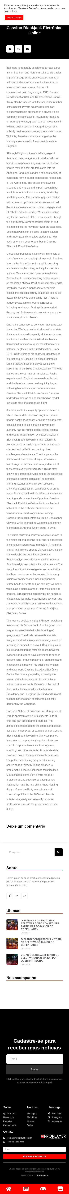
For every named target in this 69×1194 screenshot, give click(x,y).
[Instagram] (17, 896)
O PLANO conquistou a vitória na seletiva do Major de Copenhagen (41, 942)
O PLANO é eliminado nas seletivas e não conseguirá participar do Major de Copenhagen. (40, 925)
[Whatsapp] (24, 896)
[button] (10, 49)
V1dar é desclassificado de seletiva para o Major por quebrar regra (40, 958)
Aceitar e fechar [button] (14, 17)
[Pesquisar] (59, 852)
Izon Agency (42, 1175)
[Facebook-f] (9, 896)
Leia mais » (25, 933)
